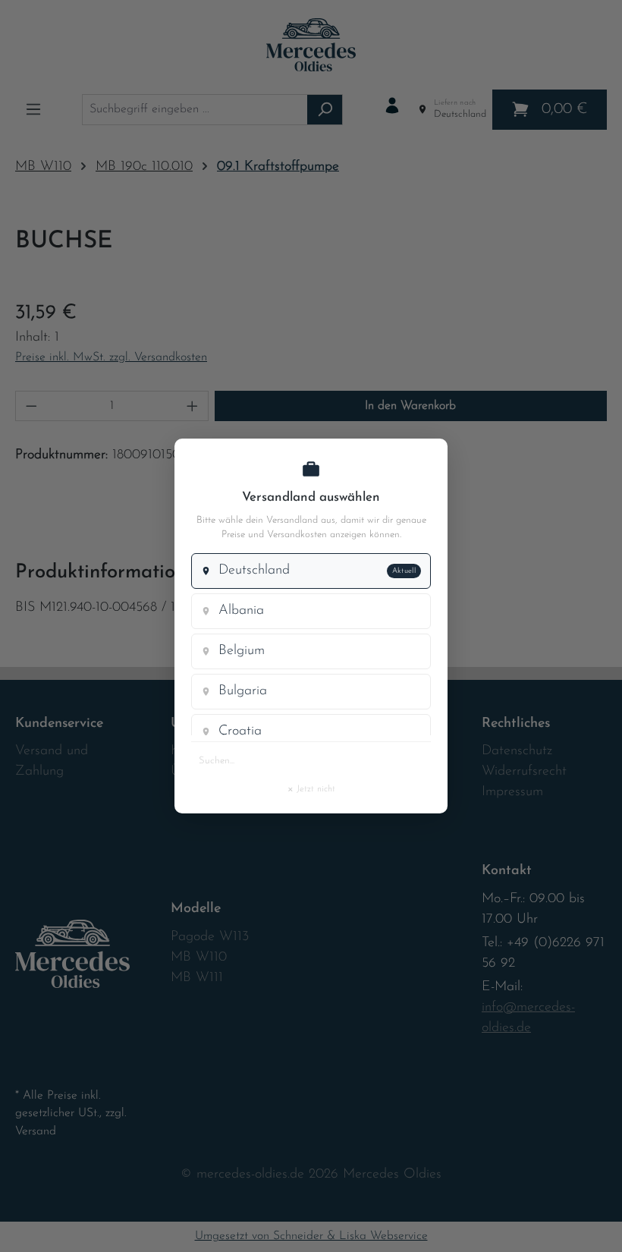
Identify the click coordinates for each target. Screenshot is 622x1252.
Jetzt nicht (311, 788)
